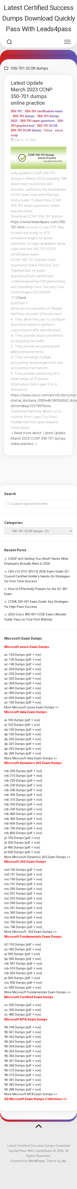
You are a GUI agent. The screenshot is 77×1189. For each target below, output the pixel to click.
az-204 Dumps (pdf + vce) (22, 669)
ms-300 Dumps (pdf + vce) (23, 903)
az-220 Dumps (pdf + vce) (22, 674)
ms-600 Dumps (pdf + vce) (23, 917)
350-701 (16, 111)
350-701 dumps (24, 116)
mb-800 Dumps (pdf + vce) (23, 833)
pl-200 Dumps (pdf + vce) (22, 842)
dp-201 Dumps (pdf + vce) (22, 744)
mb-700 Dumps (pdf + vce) (23, 828)
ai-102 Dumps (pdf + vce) (22, 725)
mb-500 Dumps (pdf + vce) (23, 819)
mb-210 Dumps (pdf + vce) (23, 776)
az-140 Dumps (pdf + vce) (22, 664)
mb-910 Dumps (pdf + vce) (23, 968)
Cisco (48, 130)
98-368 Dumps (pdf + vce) (22, 1065)
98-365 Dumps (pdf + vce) (22, 1051)
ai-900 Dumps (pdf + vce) (22, 954)
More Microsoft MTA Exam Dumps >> (31, 1094)
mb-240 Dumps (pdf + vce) (23, 790)
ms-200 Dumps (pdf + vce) (23, 889)
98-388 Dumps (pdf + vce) (22, 1089)
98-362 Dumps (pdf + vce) (22, 1037)
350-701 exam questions (37, 120)
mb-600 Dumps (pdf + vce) (23, 823)
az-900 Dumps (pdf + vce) (22, 949)
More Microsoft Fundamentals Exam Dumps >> (37, 992)
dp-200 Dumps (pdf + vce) (22, 739)
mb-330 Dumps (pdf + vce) (23, 809)
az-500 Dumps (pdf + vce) (22, 693)
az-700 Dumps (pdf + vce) (22, 702)
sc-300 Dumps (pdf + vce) (22, 1010)
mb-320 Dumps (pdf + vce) (23, 804)
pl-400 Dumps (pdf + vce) (22, 847)
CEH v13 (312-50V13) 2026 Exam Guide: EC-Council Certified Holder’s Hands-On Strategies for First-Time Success (37, 576)
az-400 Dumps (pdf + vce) (22, 688)
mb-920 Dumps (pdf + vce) (23, 973)
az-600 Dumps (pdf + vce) (22, 698)
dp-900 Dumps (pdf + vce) (22, 959)
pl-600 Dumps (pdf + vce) (22, 852)
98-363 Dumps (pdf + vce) (22, 1042)
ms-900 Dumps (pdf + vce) (23, 983)
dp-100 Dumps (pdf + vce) (22, 734)
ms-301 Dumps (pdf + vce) (23, 908)
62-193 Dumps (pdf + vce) (22, 944)
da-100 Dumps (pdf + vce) (22, 730)
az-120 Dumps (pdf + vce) (22, 659)
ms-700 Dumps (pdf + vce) (23, 922)
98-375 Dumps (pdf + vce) (22, 1075)
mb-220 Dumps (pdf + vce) (23, 780)
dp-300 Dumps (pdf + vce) (22, 753)
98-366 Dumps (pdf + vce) (22, 1056)
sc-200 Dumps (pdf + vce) (22, 1005)
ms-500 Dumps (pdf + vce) (23, 913)
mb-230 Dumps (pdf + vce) (23, 785)
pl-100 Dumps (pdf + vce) (22, 838)
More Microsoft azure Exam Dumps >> (31, 707)
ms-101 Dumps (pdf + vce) (23, 884)
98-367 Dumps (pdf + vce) (22, 1061)
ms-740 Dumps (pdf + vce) (23, 927)
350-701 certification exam (44, 111)
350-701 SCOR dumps (26, 130)
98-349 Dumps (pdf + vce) (22, 1027)
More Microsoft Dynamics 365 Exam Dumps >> (37, 857)
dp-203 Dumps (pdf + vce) (22, 749)
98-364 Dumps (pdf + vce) (22, 1046)
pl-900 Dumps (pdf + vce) (22, 978)
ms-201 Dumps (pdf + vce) (23, 893)
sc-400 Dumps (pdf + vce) (22, 1014)
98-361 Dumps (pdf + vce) (22, 1032)
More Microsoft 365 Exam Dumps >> (30, 932)
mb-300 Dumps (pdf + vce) (23, 795)
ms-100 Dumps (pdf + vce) (23, 879)
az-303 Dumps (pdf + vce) (22, 679)
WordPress (37, 1161)
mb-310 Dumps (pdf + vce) (23, 800)
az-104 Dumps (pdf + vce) (22, 655)
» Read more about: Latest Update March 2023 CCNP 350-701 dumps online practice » (38, 438)
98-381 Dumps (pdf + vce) (22, 1080)
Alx (64, 1161)
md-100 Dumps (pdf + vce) (23, 870)
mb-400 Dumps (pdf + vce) (23, 814)
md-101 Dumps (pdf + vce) (23, 874)
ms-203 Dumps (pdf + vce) (23, 898)
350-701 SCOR (47, 125)
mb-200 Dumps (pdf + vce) (23, 771)
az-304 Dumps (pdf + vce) (22, 683)
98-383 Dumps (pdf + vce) (22, 1084)
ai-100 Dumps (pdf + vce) (22, 720)
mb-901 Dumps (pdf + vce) (23, 963)
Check (21, 297)
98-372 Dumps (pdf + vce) (22, 1070)
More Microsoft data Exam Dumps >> (30, 758)
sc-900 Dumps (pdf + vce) (22, 987)
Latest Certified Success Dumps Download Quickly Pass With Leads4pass (38, 18)
